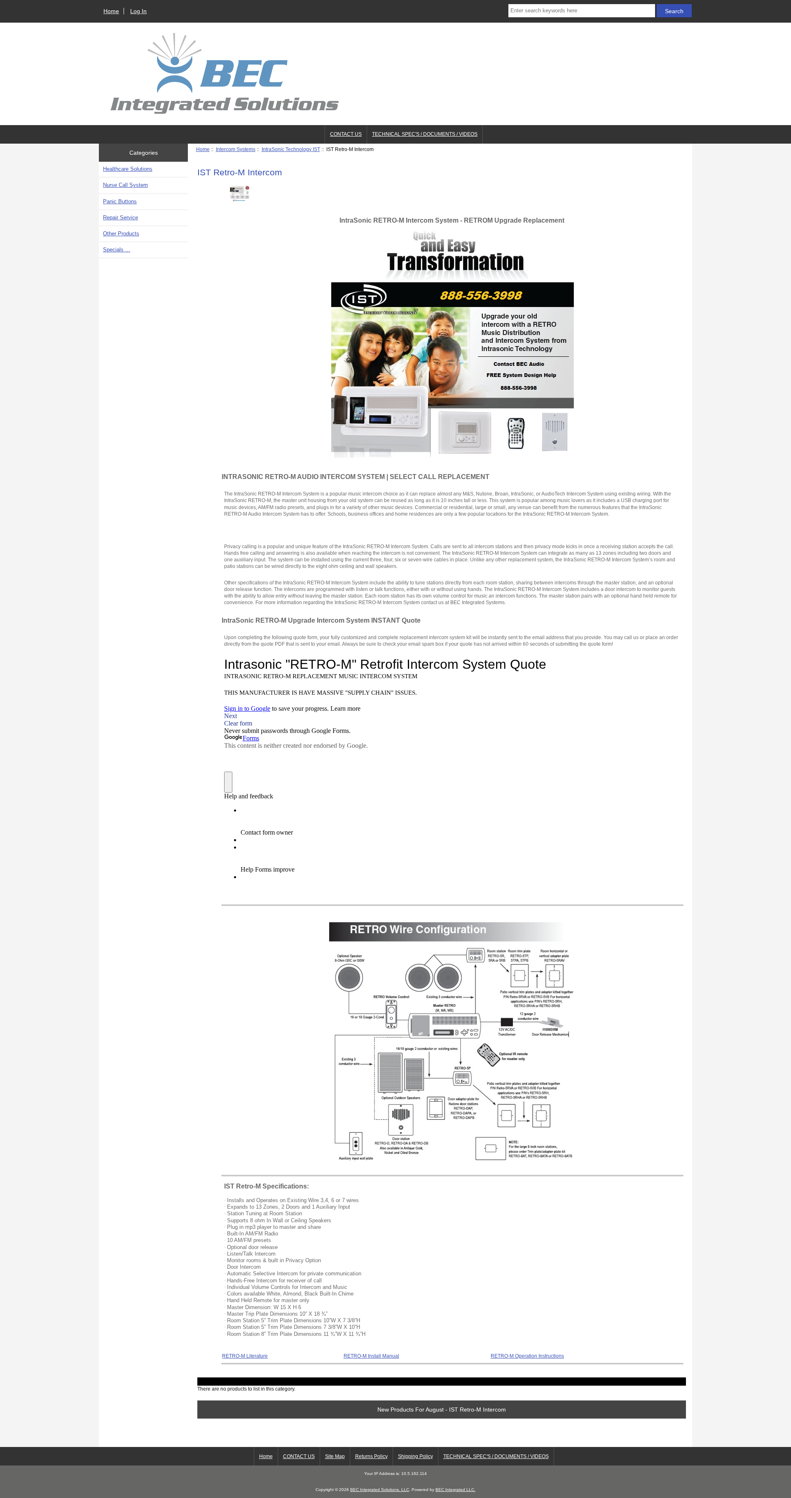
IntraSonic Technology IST (291, 149)
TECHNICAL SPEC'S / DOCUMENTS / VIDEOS (424, 134)
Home (111, 11)
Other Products (121, 233)
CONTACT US (346, 134)
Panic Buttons (120, 201)
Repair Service (120, 217)
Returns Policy (371, 1456)
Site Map (335, 1456)
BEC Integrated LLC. (455, 1489)
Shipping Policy (415, 1456)
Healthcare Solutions (127, 169)
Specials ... (116, 250)
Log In (138, 11)
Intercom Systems (235, 149)
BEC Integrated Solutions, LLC (379, 1489)
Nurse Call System (125, 185)
